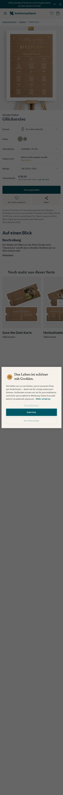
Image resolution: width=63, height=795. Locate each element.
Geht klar (31, 412)
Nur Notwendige (31, 421)
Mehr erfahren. (43, 399)
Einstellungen (31, 405)
